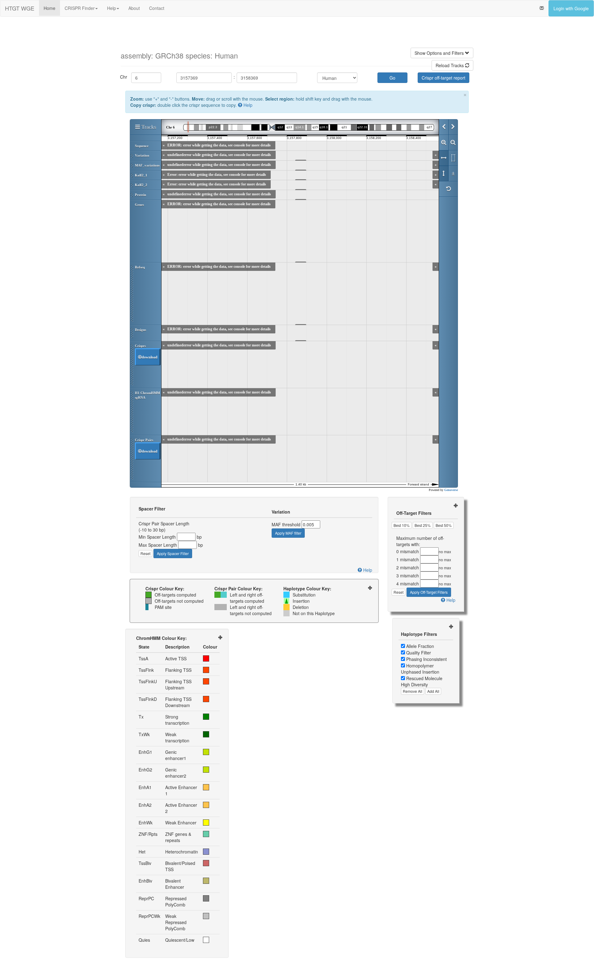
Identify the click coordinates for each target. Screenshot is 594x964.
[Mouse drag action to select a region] (453, 158)
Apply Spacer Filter (173, 553)
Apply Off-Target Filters (429, 592)
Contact (156, 8)
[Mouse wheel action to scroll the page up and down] (443, 173)
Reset (145, 553)
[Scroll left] (443, 127)
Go (392, 78)
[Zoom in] (443, 142)
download (149, 357)
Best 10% (402, 525)
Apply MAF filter (288, 533)
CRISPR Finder (80, 8)
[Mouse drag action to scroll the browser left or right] (443, 158)
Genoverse (451, 490)
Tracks (148, 127)
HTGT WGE (19, 8)
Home (49, 8)
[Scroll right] (453, 127)
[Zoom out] (453, 142)
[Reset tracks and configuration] (448, 189)
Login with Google (571, 8)
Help (111, 8)
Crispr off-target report (443, 78)
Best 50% (444, 525)
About (134, 8)
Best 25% (423, 525)
